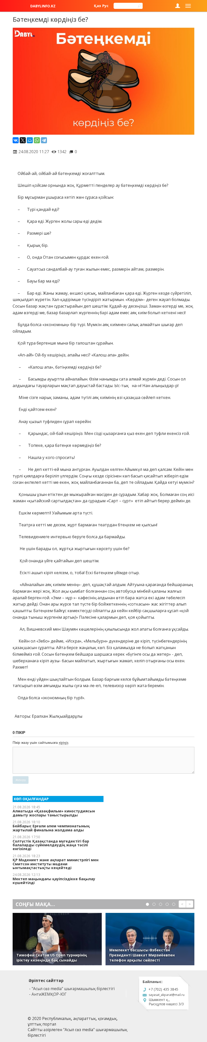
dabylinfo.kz (43, 6)
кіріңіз (63, 742)
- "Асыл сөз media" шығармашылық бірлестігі (72, 988)
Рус (105, 5)
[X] (23, 140)
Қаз (97, 5)
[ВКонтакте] (16, 140)
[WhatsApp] (37, 140)
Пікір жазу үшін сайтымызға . (41, 742)
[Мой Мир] (30, 140)
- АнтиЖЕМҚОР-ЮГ (47, 994)
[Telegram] (44, 140)
